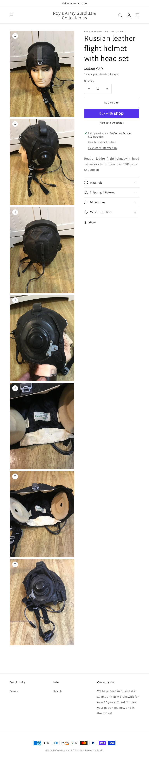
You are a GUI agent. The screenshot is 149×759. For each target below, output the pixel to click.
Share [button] (92, 222)
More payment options (112, 122)
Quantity (89, 81)
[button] (11, 15)
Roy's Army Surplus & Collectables (69, 750)
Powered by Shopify (94, 750)
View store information (102, 148)
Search (14, 691)
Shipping (89, 74)
